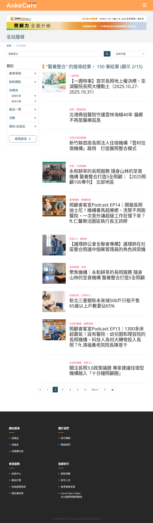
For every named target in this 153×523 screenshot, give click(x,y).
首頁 (9, 45)
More (95, 389)
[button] (22, 73)
